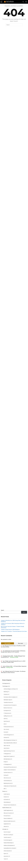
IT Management (7, 753)
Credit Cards (6, 794)
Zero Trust (6, 729)
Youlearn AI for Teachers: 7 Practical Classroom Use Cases (14, 631)
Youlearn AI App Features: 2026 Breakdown (10, 629)
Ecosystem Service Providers (9, 705)
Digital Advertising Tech (8, 750)
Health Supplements (8, 810)
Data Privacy (6, 721)
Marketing (6, 691)
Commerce (6, 694)
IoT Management (7, 764)
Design (5, 761)
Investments (6, 799)
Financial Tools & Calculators (9, 804)
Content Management (8, 734)
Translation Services (8, 702)
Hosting (5, 775)
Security (5, 732)
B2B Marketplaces (7, 759)
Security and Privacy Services (9, 767)
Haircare (5, 826)
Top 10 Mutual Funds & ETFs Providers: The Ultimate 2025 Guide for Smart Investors (13, 672)
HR (4, 723)
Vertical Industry (7, 780)
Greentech (6, 737)
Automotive (6, 856)
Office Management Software (9, 740)
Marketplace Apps (7, 699)
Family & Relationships (8, 842)
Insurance (5, 796)
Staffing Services (7, 715)
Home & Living (6, 831)
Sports (5, 853)
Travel (5, 858)
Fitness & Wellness (7, 818)
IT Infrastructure (7, 713)
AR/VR (5, 718)
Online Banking (6, 802)
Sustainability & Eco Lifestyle (9, 848)
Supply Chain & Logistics (8, 756)
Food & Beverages (7, 840)
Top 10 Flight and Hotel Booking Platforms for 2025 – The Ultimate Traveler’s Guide (13, 662)
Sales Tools (6, 745)
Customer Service (7, 772)
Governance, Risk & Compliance (10, 697)
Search (2, 610)
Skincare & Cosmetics (8, 813)
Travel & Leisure (7, 837)
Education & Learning (8, 834)
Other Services (7, 777)
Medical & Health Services (9, 821)
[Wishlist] (26, 2)
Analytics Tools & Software (9, 769)
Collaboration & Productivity (9, 785)
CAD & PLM (6, 748)
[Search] (23, 2)
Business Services (7, 707)
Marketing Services (7, 783)
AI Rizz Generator (7, 850)
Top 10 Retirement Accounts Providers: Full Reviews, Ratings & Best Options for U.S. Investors (13, 651)
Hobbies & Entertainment (8, 845)
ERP (4, 788)
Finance (4, 791)
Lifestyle (4, 829)
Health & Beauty (5, 807)
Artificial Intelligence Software (10, 688)
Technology (4, 686)
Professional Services (8, 726)
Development (6, 710)
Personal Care (6, 815)
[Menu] (1, 2)
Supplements (6, 823)
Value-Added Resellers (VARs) (10, 742)
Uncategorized (5, 683)
